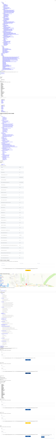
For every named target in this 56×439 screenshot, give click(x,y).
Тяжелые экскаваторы (6, 16)
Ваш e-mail (38, 263)
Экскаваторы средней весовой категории (8, 13)
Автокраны (4, 294)
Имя (1, 365)
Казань (1, 85)
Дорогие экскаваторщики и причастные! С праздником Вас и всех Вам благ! (10, 60)
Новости (2, 55)
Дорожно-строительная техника (6, 37)
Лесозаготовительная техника (6, 28)
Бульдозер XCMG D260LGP (6, 19)
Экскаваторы (2, 127)
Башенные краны (4, 296)
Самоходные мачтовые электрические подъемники (9, 12)
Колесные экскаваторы (5, 308)
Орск (1, 90)
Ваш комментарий (3, 265)
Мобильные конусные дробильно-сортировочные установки (10, 33)
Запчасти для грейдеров (5, 52)
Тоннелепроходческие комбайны (7, 36)
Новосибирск (3, 390)
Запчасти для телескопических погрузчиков (7, 49)
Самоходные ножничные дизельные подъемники (7, 126)
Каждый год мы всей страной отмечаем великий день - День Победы (9, 61)
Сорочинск (2, 93)
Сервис (2, 54)
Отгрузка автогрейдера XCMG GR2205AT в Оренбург (8, 69)
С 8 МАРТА (4, 67)
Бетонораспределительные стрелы (6, 157)
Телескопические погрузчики (7, 7)
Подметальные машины (5, 139)
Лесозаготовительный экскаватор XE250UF (8, 30)
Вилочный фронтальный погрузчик (7, 8)
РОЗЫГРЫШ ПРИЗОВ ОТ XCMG (6, 68)
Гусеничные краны (4, 117)
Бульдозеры (4, 17)
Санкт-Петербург (2, 92)
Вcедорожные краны (6, 6)
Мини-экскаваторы (3, 111)
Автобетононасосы (4, 342)
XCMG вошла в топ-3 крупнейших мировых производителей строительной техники (11, 58)
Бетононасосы (5, 45)
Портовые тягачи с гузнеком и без (6, 140)
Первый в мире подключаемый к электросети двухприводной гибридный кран (10, 57)
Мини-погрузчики (4, 122)
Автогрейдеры (5, 38)
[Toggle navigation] (0, 98)
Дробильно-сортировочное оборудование (5, 144)
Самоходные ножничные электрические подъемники (8, 302)
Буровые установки (4, 20)
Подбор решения (3, 100)
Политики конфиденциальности (20, 268)
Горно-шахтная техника (5, 35)
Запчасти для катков (5, 50)
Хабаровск (2, 95)
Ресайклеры (4, 153)
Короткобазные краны (6, 5)
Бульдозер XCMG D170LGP (6, 18)
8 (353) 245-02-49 (2, 280)
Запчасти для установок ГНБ (5, 48)
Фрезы (4, 39)
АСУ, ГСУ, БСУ (4, 40)
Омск (1, 89)
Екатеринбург (2, 84)
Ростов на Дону (2, 91)
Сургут (2, 395)
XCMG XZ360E (4, 62)
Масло (3, 47)
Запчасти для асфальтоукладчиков (6, 51)
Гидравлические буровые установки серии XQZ (8, 22)
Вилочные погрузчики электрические (7, 31)
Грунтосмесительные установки (7, 41)
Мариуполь (2, 87)
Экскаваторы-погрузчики (5, 129)
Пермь (2, 392)
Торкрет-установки (4, 158)
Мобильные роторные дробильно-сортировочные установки (9, 145)
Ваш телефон (21, 263)
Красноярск (2, 86)
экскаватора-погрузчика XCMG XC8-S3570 (7, 66)
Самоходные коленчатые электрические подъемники (9, 11)
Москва (1, 76)
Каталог (2, 110)
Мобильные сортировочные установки (6, 147)
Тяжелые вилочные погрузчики (7, 27)
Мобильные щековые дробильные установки (8, 32)
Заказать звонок (2, 75)
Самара (2, 393)
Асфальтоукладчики (5, 152)
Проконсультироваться (2, 292)
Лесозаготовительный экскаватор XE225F (8, 29)
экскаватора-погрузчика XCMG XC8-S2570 (7, 65)
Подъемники (4, 9)
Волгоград (2, 83)
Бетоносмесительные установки (6, 340)
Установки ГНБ (4, 314)
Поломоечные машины (6, 25)
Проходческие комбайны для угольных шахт (7, 148)
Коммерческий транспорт (5, 23)
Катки (3, 334)
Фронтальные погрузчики (5, 121)
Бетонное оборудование (5, 42)
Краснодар (3, 387)
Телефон (2, 404)
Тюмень (2, 94)
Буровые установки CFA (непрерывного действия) (9, 21)
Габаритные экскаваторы (5, 312)
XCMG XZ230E (4, 64)
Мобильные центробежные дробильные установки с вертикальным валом (11, 34)
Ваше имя (3, 263)
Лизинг (2, 164)
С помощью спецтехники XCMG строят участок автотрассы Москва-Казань (10, 59)
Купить (1, 162)
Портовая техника (4, 26)
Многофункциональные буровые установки (7, 136)
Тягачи (4, 24)
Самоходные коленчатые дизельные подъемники (8, 10)
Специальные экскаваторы (6, 15)
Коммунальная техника (3, 319)
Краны (3, 3)
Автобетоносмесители (6, 44)
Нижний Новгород (3, 88)
